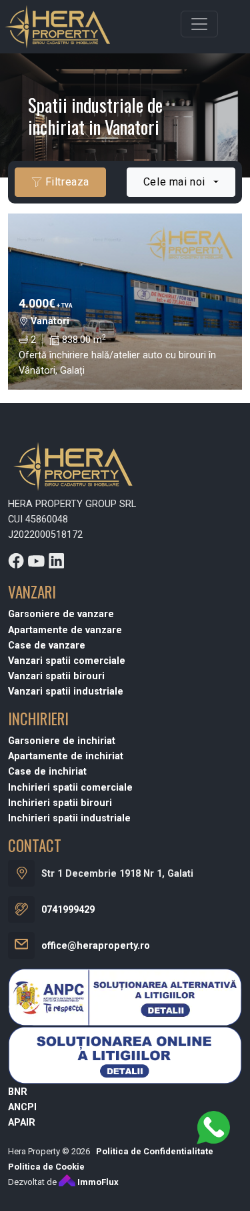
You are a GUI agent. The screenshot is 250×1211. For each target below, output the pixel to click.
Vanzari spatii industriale (65, 691)
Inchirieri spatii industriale (69, 818)
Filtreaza (65, 181)
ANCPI (22, 1107)
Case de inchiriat (47, 771)
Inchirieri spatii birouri (60, 803)
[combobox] (181, 182)
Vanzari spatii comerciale (66, 661)
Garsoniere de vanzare (61, 614)
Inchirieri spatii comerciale (70, 787)
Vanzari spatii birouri (56, 676)
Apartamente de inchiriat (65, 756)
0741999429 (68, 909)
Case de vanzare (46, 645)
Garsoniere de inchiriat (61, 741)
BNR (17, 1092)
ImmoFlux (97, 1182)
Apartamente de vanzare (65, 630)
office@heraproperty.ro (95, 945)
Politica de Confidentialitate (154, 1151)
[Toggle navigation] (199, 24)
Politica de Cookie (46, 1167)
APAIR (21, 1122)
